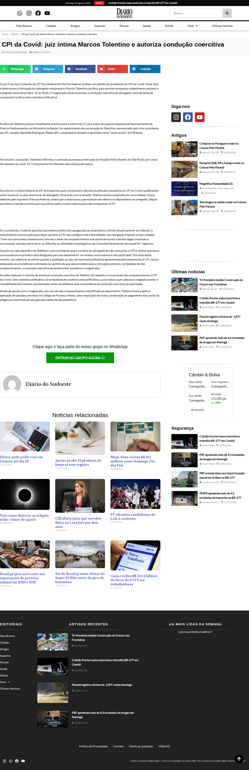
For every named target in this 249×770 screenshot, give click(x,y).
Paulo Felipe (208, 307)
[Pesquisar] (227, 13)
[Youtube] (47, 13)
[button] (15, 69)
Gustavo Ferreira (210, 482)
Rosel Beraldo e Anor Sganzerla (218, 188)
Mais (3, 682)
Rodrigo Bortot (210, 289)
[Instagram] (29, 13)
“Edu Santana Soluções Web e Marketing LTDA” (221, 760)
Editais (4, 675)
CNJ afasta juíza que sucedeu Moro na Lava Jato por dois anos (78, 522)
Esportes (5, 655)
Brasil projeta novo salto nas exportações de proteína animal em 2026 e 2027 (22, 578)
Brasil (15, 34)
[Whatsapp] (20, 13)
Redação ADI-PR (210, 152)
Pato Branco (7, 636)
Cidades (5, 642)
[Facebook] (38, 13)
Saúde (3, 668)
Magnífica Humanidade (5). (216, 183)
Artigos (4, 649)
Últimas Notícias (10, 688)
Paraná (4, 662)
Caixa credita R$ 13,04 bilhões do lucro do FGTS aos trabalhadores (133, 580)
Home (5, 34)
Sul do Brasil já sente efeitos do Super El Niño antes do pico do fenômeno (80, 578)
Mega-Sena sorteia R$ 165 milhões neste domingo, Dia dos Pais (132, 461)
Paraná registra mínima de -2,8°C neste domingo (102, 684)
